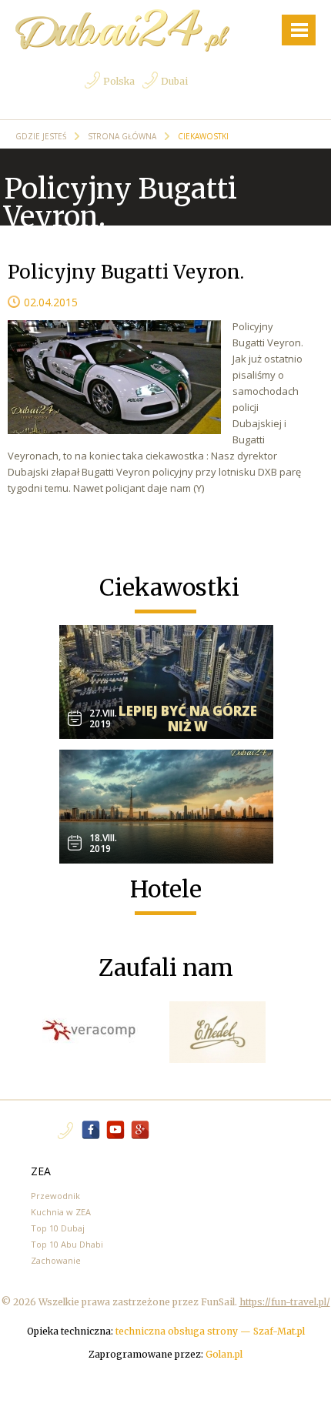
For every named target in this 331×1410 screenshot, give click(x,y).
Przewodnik (55, 1195)
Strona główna (123, 136)
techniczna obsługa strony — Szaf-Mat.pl (210, 1331)
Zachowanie (56, 1260)
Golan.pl (224, 1354)
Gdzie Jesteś (42, 136)
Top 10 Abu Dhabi (67, 1244)
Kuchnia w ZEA (61, 1212)
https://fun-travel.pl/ (284, 1302)
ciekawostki (203, 136)
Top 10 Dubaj (58, 1228)
